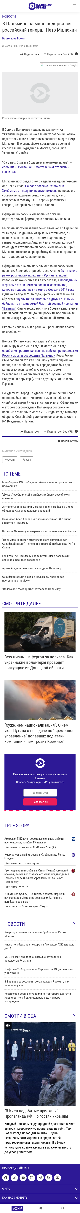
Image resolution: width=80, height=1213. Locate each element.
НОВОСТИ (14, 924)
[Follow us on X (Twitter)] (14, 1177)
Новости (9, 16)
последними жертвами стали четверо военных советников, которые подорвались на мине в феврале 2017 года (39, 284)
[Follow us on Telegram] (40, 1177)
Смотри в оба (20, 1016)
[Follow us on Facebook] (5, 1177)
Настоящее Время (13, 38)
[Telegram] (40, 1208)
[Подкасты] (57, 1177)
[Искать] (62, 1208)
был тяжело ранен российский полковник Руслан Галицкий (39, 273)
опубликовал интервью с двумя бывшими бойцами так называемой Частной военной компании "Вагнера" (40, 303)
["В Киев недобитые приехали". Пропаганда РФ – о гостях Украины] (40, 1064)
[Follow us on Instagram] (31, 1177)
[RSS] (48, 1177)
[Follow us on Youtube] (23, 1177)
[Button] (29, 54)
